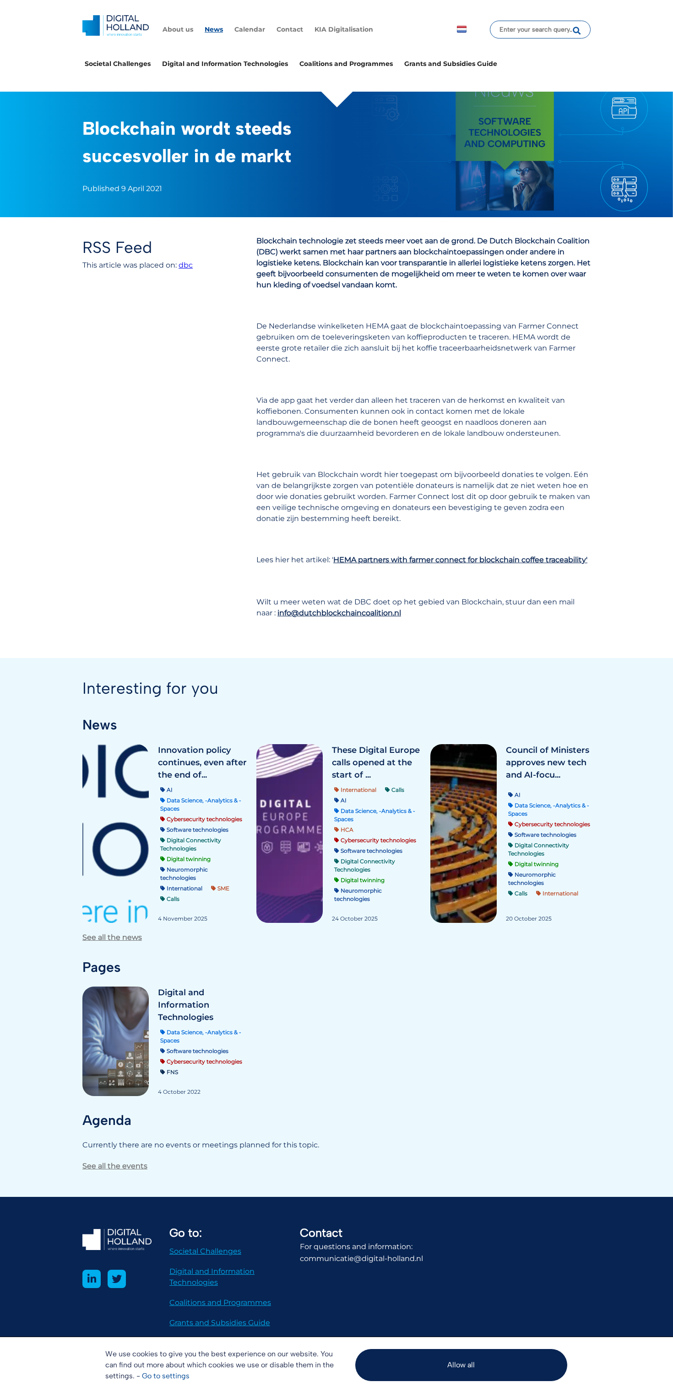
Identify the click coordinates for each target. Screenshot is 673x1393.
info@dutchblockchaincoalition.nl (339, 613)
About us (178, 29)
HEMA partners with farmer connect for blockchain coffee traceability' (460, 559)
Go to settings (166, 1375)
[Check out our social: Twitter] (117, 1279)
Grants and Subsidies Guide (450, 64)
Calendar (249, 29)
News (214, 29)
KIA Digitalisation (344, 29)
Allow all (461, 1364)
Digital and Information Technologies (225, 64)
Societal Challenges (118, 64)
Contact (290, 29)
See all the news (112, 937)
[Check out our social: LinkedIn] (91, 1279)
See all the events (114, 1166)
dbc (186, 265)
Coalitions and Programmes (346, 64)
